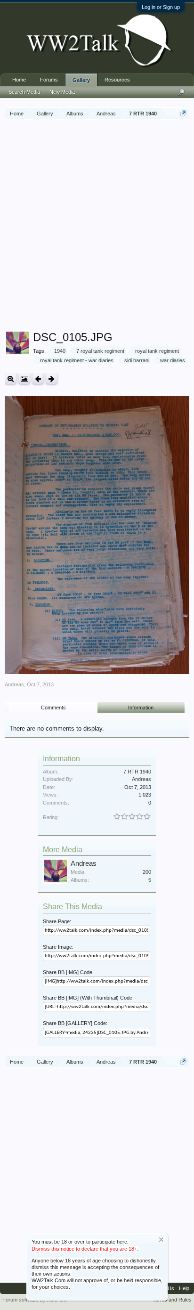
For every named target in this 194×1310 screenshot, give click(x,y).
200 (147, 872)
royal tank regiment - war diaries (76, 360)
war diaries (172, 360)
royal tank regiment (157, 351)
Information (141, 707)
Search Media (24, 92)
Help (184, 1288)
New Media (62, 92)
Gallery (81, 80)
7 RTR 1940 (137, 771)
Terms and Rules (172, 1299)
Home (19, 79)
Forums (49, 79)
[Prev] (38, 378)
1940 (59, 351)
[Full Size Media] (10, 378)
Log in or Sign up (161, 7)
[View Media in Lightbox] (24, 378)
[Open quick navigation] (183, 113)
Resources (117, 79)
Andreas (14, 684)
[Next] (51, 378)
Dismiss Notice (161, 1239)
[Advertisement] (97, 226)
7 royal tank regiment (100, 351)
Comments (53, 707)
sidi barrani (136, 360)
